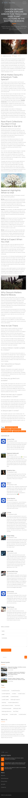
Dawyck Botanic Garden (11, 427)
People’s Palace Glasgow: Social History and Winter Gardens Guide (16, 679)
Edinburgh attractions (6, 711)
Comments (6, 650)
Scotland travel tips (15, 690)
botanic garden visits (7, 431)
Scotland (14, 693)
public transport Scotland (7, 705)
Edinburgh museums (15, 699)
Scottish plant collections (19, 431)
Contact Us (3, 787)
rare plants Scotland (15, 429)
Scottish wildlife (5, 696)
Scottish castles (5, 699)
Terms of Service (4, 778)
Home (12, 24)
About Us (3, 775)
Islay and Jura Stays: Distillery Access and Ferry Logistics (17, 667)
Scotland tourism (5, 690)
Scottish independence (13, 702)
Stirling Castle (5, 714)
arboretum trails (5, 429)
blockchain (17, 705)
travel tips (4, 702)
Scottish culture (21, 693)
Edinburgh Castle (17, 708)
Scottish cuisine (13, 714)
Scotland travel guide (6, 708)
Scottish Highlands (6, 693)
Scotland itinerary (14, 696)
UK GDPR (3, 784)
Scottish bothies (22, 714)
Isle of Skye (15, 711)
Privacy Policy (4, 781)
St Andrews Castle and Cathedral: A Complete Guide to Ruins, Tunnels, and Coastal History (16, 673)
